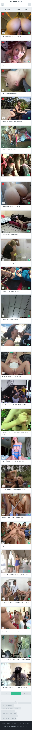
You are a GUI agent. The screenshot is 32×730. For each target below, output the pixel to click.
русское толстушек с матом (9, 718)
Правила (14, 723)
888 (16, 1)
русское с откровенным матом (9, 716)
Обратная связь (6, 723)
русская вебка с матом (24, 703)
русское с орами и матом (8, 710)
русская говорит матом (8, 705)
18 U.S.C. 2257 (26, 723)
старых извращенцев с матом (9, 703)
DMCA (20, 723)
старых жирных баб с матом (9, 713)
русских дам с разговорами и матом (11, 708)
